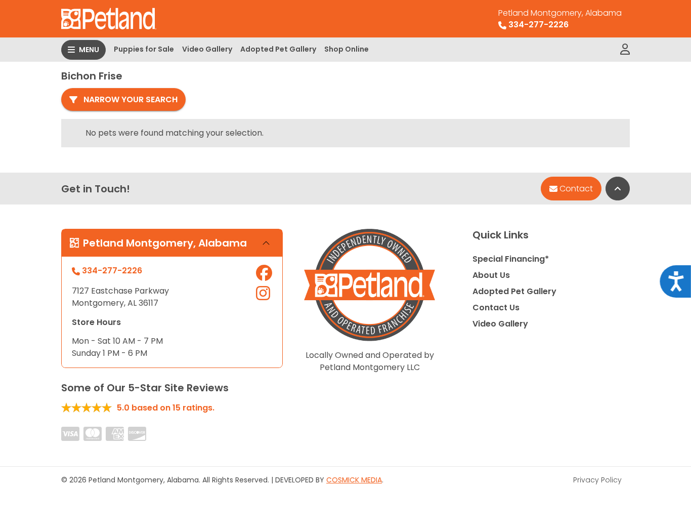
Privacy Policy (597, 480)
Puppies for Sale (144, 49)
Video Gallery (207, 49)
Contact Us (496, 307)
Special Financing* (510, 259)
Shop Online (346, 49)
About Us (491, 275)
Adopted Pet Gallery (278, 49)
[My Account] (625, 49)
